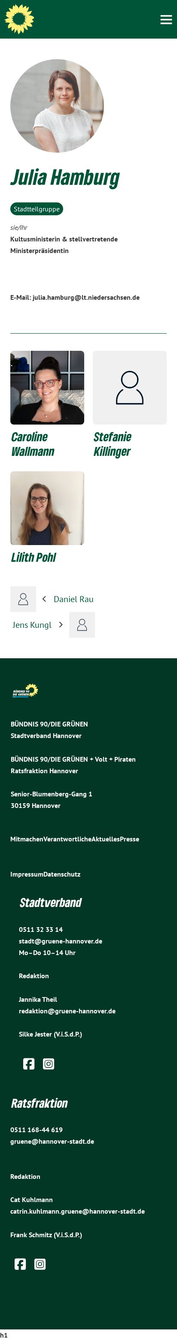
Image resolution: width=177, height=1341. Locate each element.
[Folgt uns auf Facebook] (29, 1066)
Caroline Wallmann (33, 444)
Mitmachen (26, 839)
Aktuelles (106, 839)
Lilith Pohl (34, 557)
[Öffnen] (166, 19)
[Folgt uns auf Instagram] (48, 1066)
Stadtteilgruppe (37, 209)
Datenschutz (61, 874)
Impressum (26, 874)
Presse (129, 839)
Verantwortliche (67, 839)
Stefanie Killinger (112, 444)
